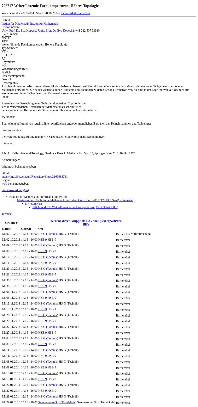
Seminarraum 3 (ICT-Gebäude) (57, 402)
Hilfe (86, 224)
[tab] (99, 190)
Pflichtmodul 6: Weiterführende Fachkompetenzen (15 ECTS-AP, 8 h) (75, 207)
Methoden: (8, 117)
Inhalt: (5, 96)
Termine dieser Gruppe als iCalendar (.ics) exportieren (86, 221)
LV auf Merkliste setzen (75, 13)
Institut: (6, 20)
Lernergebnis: (10, 82)
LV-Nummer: (10, 34)
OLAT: (6, 173)
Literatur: (7, 143)
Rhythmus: (8, 62)
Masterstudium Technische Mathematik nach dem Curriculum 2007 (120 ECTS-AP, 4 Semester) (75, 200)
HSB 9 (42, 239)
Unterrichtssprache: (13, 75)
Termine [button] (7, 213)
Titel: (5, 41)
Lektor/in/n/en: (11, 27)
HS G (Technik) (48, 233)
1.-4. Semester (33, 203)
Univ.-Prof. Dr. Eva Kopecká (19, 30)
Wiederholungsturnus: (15, 69)
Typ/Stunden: (10, 48)
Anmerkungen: (11, 160)
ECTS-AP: (8, 55)
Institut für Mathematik (15, 23)
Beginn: (6, 180)
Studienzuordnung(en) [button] (15, 190)
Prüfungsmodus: (11, 130)
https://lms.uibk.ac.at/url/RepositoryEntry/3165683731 (35, 176)
